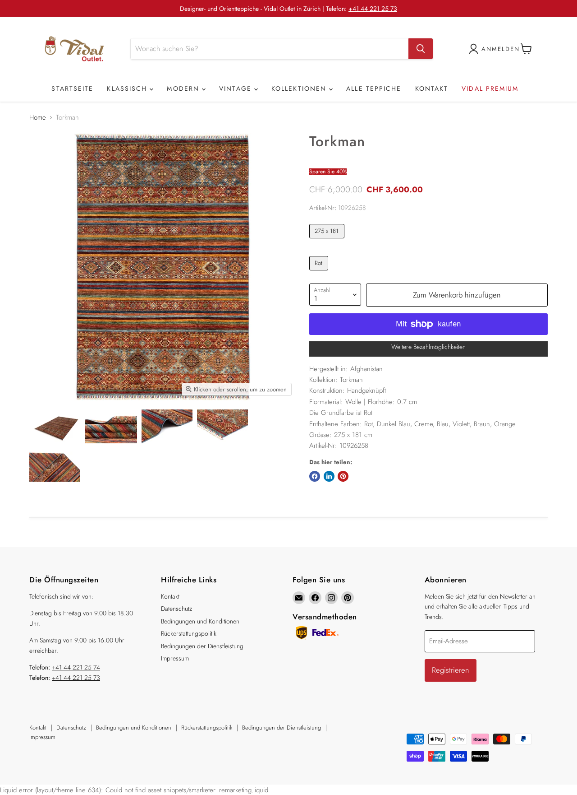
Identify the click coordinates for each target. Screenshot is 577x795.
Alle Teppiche (373, 88)
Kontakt (432, 88)
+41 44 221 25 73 (372, 8)
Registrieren (450, 670)
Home (37, 117)
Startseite (72, 88)
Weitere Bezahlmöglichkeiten (428, 346)
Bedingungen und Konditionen (200, 621)
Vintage (236, 88)
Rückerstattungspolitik (188, 633)
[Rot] (319, 273)
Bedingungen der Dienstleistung (202, 646)
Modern (184, 88)
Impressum (175, 658)
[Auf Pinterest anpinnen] (343, 476)
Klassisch (128, 88)
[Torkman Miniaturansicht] (54, 426)
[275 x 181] (328, 241)
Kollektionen (300, 88)
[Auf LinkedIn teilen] (329, 476)
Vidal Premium (490, 88)
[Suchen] (420, 48)
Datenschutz (176, 608)
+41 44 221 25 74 (76, 667)
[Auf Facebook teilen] (314, 476)
